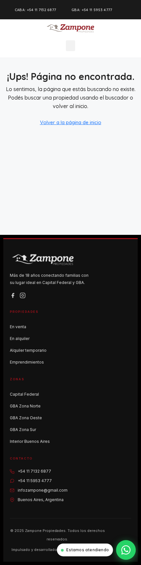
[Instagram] (23, 295)
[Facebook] (13, 295)
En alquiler (20, 338)
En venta (18, 326)
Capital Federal (24, 394)
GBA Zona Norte (25, 406)
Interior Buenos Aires (30, 441)
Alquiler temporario (28, 350)
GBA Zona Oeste (26, 417)
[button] (70, 45)
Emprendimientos (27, 362)
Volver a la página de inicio (70, 122)
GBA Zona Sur (23, 429)
